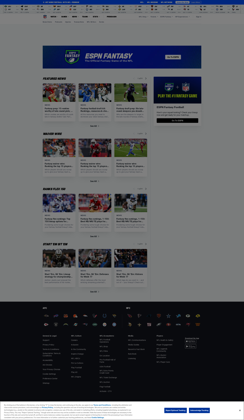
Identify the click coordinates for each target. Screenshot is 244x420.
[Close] (240, 410)
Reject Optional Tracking (175, 410)
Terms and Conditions (102, 405)
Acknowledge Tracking (199, 410)
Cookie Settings (98, 417)
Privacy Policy (47, 407)
